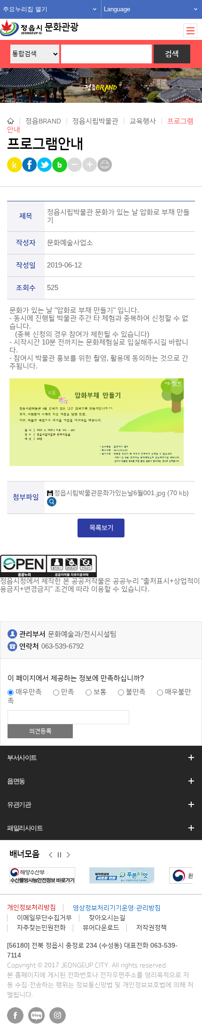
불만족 (136, 692)
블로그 (36, 1015)
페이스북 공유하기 (30, 164)
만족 (67, 692)
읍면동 (16, 781)
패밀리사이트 (25, 828)
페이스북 (15, 1015)
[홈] (10, 121)
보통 (100, 692)
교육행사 (143, 121)
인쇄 (105, 164)
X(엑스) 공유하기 (45, 164)
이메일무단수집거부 (44, 918)
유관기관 (19, 804)
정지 (59, 855)
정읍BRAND (43, 121)
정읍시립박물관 (95, 121)
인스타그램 (57, 1015)
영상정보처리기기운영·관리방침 (117, 908)
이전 (50, 855)
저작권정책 (151, 928)
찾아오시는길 (107, 918)
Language (117, 9)
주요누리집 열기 (25, 9)
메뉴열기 (190, 30)
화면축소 (75, 164)
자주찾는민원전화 (41, 928)
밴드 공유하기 (60, 164)
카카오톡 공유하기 (15, 164)
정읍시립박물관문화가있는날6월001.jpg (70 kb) (121, 493)
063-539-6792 (62, 646)
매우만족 (29, 692)
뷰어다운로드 (101, 928)
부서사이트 (22, 757)
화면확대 (90, 164)
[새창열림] (51, 501)
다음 (68, 855)
